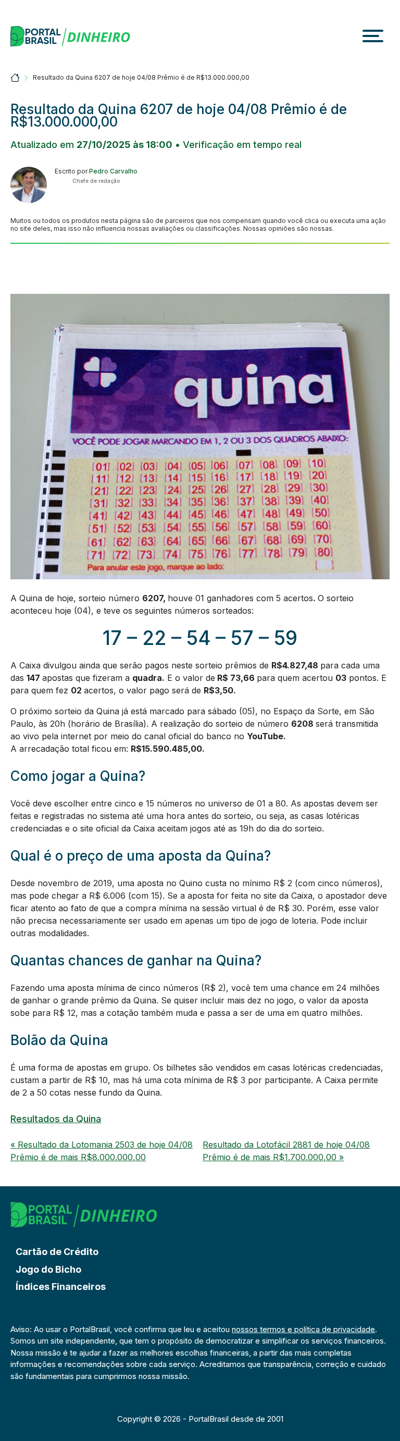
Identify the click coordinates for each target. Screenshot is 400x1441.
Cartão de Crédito (57, 1251)
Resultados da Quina (55, 1118)
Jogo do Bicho (48, 1269)
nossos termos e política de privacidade (303, 1329)
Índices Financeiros (61, 1286)
